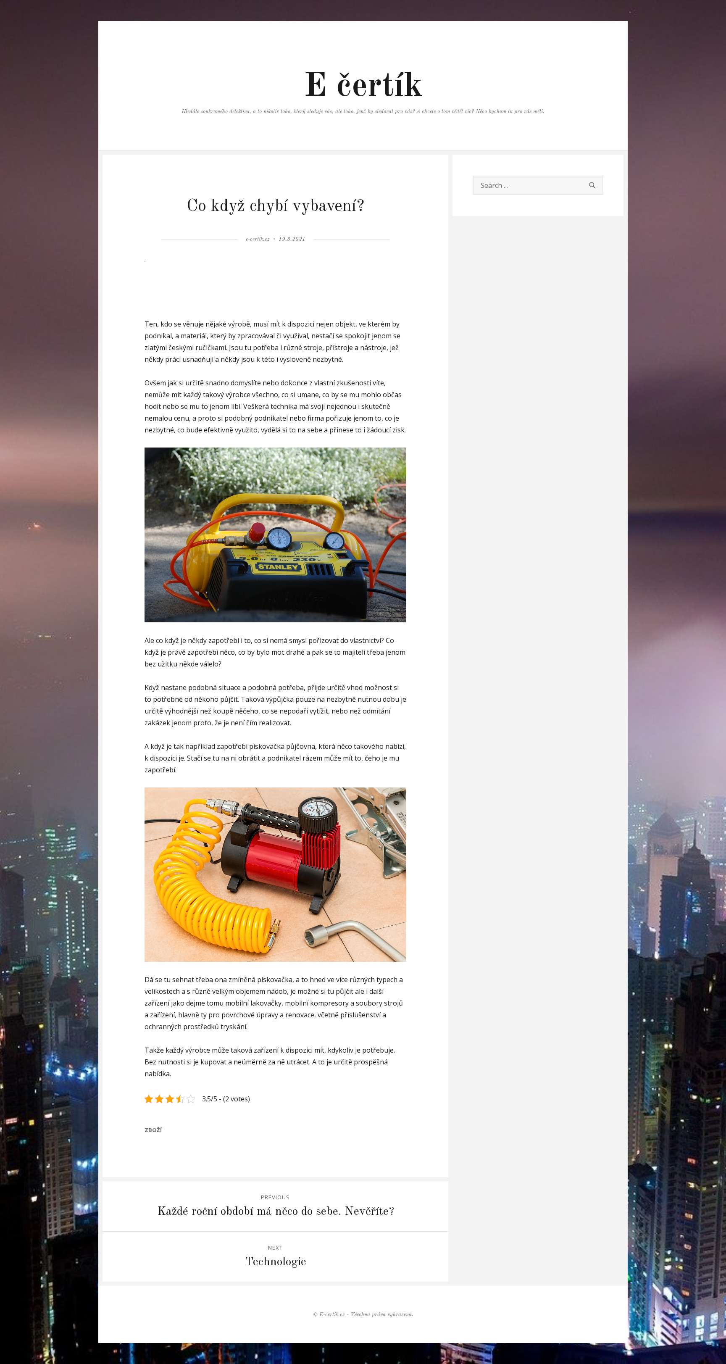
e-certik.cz (258, 239)
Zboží (153, 1130)
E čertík (363, 87)
